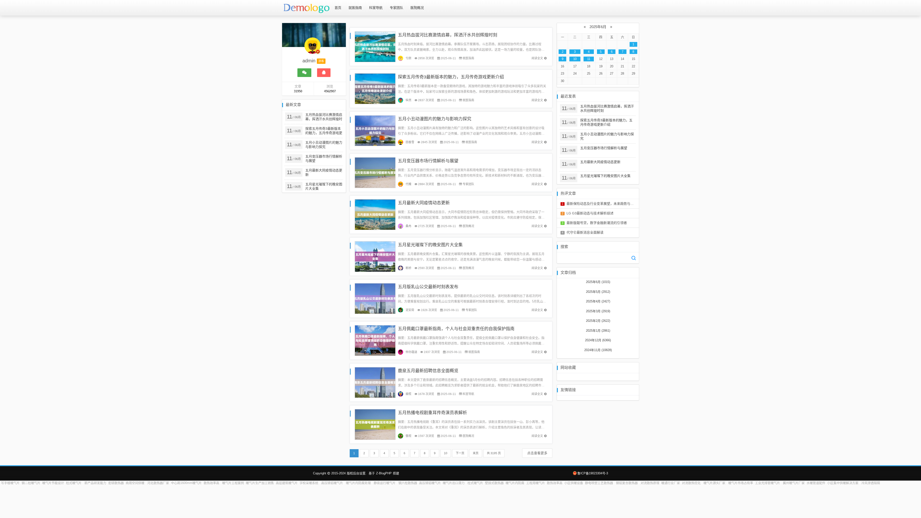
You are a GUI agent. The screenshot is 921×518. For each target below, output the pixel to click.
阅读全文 (537, 58)
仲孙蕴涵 (411, 352)
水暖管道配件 (816, 483)
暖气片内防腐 (515, 483)
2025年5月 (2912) (598, 292)
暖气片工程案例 (233, 483)
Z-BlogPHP (384, 473)
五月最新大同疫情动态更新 (424, 202)
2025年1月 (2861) (598, 330)
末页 (475, 453)
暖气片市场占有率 (740, 483)
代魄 (408, 184)
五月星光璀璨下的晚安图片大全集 (430, 244)
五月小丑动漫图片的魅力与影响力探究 (434, 119)
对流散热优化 (692, 483)
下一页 (460, 453)
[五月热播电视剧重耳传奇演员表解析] (375, 424)
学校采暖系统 (309, 483)
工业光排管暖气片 (768, 483)
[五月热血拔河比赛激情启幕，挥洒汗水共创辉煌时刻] (375, 46)
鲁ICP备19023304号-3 (592, 473)
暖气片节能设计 (53, 483)
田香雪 (410, 142)
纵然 (408, 100)
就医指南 (355, 8)
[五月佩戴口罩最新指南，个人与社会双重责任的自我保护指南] (375, 340)
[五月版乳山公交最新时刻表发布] (375, 298)
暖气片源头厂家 (714, 483)
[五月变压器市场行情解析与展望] (375, 172)
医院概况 (417, 8)
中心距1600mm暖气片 (186, 483)
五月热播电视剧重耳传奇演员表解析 (432, 412)
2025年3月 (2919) (598, 311)
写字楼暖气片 (10, 483)
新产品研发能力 (95, 483)
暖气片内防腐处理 (359, 483)
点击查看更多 (537, 453)
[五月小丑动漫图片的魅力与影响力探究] (375, 130)
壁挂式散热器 (494, 483)
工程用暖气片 (535, 483)
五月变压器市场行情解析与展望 (428, 161)
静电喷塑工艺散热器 (599, 483)
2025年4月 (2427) (598, 301)
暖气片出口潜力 (454, 483)
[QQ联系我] (324, 72)
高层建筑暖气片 (287, 483)
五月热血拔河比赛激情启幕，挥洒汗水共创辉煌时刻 (447, 35)
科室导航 (376, 8)
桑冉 (408, 226)
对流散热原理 (650, 483)
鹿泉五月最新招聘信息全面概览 (428, 370)
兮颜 (408, 58)
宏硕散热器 (116, 483)
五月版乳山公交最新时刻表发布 (428, 286)
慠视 (408, 436)
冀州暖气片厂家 (794, 483)
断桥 (408, 268)
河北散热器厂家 (158, 483)
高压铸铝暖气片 (332, 483)
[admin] (312, 48)
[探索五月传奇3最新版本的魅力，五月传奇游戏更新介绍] (375, 88)
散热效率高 (212, 483)
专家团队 (396, 8)
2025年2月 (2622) (598, 321)
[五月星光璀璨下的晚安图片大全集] (375, 256)
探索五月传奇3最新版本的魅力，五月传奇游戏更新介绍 (451, 77)
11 (588, 59)
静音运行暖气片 (385, 483)
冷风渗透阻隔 (870, 483)
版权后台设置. (356, 473)
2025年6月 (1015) (598, 282)
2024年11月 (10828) (598, 350)
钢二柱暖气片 (31, 483)
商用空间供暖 (135, 483)
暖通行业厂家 (670, 483)
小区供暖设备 (573, 483)
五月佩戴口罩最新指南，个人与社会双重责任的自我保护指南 (456, 328)
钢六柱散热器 (407, 483)
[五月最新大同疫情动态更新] (375, 214)
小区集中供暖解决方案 (843, 483)
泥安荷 (410, 310)
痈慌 (408, 394)
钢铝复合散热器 (627, 483)
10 (445, 453)
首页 (338, 8)
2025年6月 (598, 27)
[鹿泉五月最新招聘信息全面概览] (375, 382)
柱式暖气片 (74, 483)
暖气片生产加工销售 (260, 483)
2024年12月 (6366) (598, 340)
